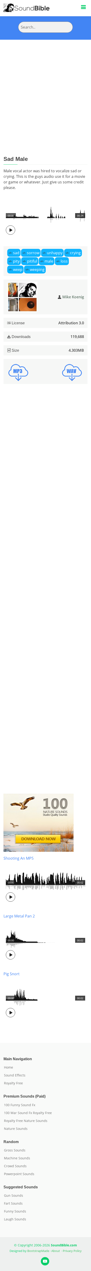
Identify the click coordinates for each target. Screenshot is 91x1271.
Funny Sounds (15, 1211)
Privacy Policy (72, 1251)
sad (16, 252)
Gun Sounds (13, 1195)
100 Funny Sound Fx (19, 1105)
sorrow (33, 252)
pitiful (32, 261)
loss (64, 261)
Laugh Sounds (15, 1219)
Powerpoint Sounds (19, 1174)
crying (75, 252)
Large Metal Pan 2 (19, 916)
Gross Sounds (14, 1150)
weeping (37, 269)
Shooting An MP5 (19, 858)
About (55, 1251)
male (49, 261)
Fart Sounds (13, 1203)
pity (16, 261)
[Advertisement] (45, 87)
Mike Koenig (73, 296)
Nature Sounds (16, 1128)
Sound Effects (14, 1075)
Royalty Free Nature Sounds (25, 1120)
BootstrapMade (38, 1251)
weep (17, 269)
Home (8, 1067)
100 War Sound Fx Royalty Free (28, 1113)
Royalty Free (13, 1083)
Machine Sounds (17, 1158)
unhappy (55, 252)
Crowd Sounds (15, 1166)
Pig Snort (12, 973)
